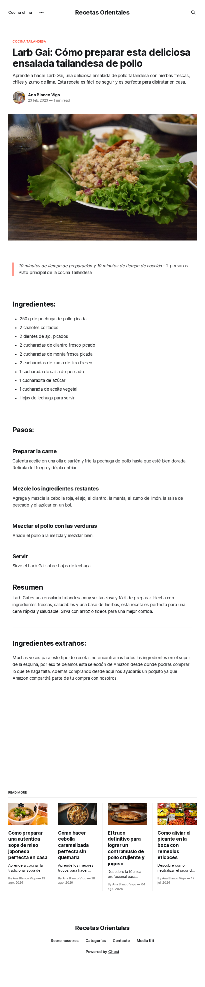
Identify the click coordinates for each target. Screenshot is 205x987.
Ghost (113, 951)
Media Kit (145, 940)
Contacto (121, 940)
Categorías (96, 940)
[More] (42, 13)
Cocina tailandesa (29, 41)
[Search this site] (193, 13)
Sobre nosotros (64, 940)
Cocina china (20, 12)
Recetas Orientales (102, 12)
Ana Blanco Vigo (44, 94)
